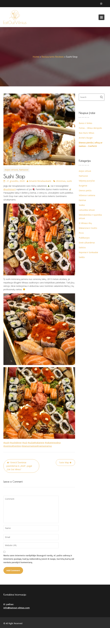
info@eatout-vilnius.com (16, 607)
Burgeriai (83, 185)
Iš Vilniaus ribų (85, 223)
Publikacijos (84, 237)
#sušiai (31, 442)
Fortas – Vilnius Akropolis (90, 128)
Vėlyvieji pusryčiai (87, 180)
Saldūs (82, 257)
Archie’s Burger (86, 137)
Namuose (23, 169)
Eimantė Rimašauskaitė (40, 180)
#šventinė (16, 446)
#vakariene (39, 442)
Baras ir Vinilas (85, 123)
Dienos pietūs (85, 190)
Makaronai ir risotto (88, 228)
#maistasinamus (44, 446)
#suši (24, 442)
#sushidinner (16, 442)
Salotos (82, 247)
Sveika (82, 205)
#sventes (7, 446)
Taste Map (64, 462)
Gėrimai (82, 200)
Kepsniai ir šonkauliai (88, 252)
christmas (61, 180)
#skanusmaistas (29, 446)
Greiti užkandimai (87, 242)
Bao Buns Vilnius (86, 133)
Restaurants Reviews (52, 56)
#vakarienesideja (53, 442)
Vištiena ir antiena (87, 195)
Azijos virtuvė (11, 169)
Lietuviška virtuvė (87, 210)
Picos (81, 232)
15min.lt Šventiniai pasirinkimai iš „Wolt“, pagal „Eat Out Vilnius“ (19, 466)
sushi (69, 180)
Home (36, 56)
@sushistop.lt (9, 189)
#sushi (6, 442)
